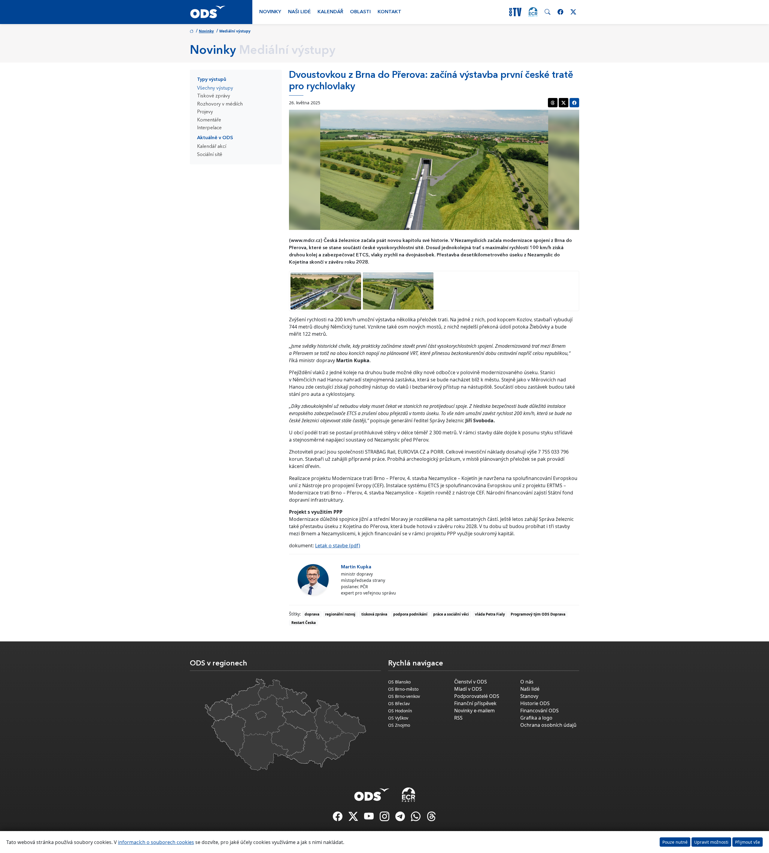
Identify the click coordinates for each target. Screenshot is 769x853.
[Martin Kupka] (313, 579)
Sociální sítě (209, 154)
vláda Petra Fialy (490, 614)
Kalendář (330, 12)
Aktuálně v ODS (215, 138)
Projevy (205, 112)
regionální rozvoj (340, 614)
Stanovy (529, 696)
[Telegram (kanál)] (400, 818)
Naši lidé (299, 12)
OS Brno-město (403, 689)
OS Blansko (399, 682)
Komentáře (209, 120)
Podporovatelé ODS (476, 696)
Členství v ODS (470, 681)
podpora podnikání (410, 614)
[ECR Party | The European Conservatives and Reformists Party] (533, 12)
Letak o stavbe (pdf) (337, 545)
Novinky (270, 12)
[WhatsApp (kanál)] (416, 818)
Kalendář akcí (211, 146)
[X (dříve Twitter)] (353, 818)
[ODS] (372, 793)
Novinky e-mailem (474, 710)
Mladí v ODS (468, 689)
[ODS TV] (369, 818)
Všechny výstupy (215, 88)
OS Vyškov (398, 718)
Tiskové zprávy (213, 96)
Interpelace (209, 128)
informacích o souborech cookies (156, 842)
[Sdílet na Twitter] (563, 102)
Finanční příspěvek (475, 703)
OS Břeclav (399, 703)
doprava (312, 614)
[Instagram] (385, 818)
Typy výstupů (211, 79)
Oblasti (360, 12)
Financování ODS (539, 710)
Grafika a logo (536, 717)
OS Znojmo (399, 725)
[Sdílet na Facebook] (574, 102)
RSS (458, 717)
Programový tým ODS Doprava (538, 614)
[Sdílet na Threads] (553, 102)
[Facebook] (338, 818)
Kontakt (389, 12)
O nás (526, 681)
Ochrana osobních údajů (548, 725)
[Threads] (431, 818)
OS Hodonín (400, 711)
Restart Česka (303, 622)
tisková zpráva (374, 614)
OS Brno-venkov (404, 696)
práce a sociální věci (451, 614)
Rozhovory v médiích (220, 104)
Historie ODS (535, 703)
